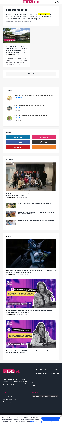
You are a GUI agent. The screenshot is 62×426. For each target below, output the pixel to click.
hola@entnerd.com (38, 396)
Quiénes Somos (7, 396)
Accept (51, 418)
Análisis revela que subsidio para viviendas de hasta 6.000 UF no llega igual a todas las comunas (36, 212)
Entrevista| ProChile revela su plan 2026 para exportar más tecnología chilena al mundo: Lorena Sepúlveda (29, 311)
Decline (51, 422)
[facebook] (51, 369)
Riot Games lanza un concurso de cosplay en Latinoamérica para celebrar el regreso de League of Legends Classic (31, 271)
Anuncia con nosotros (51, 396)
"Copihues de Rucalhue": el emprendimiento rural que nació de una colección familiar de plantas (35, 204)
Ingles (34, 385)
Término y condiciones (9, 399)
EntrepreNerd (11, 54)
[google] (56, 369)
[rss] (57, 373)
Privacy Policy (34, 422)
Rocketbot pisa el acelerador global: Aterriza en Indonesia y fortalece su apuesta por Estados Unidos (29, 194)
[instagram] (41, 369)
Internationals (10, 40)
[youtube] (46, 369)
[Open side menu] (4, 1)
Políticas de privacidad (10, 402)
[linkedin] (36, 369)
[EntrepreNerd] (31, 1)
